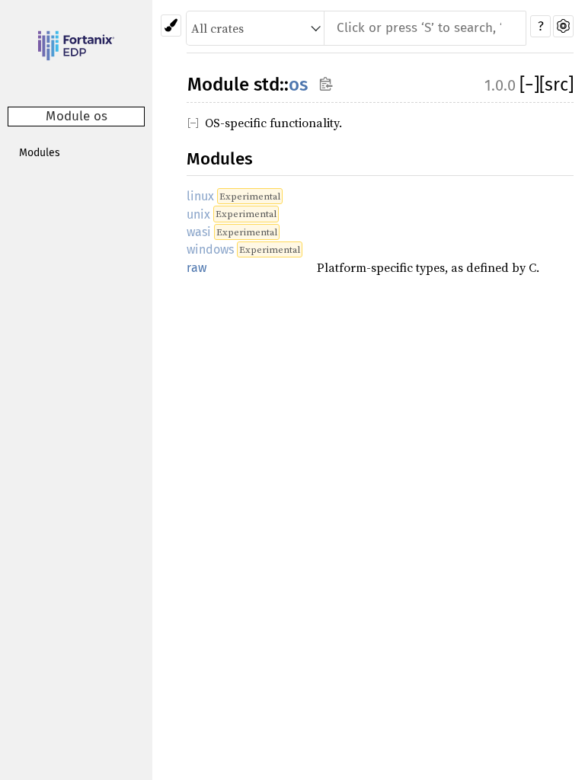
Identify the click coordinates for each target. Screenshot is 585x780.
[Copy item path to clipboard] (325, 83)
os (298, 84)
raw (196, 268)
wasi (199, 232)
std (267, 84)
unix (198, 214)
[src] (556, 84)
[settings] (563, 26)
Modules (39, 152)
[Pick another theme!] (171, 25)
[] (529, 84)
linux (200, 196)
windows (210, 249)
